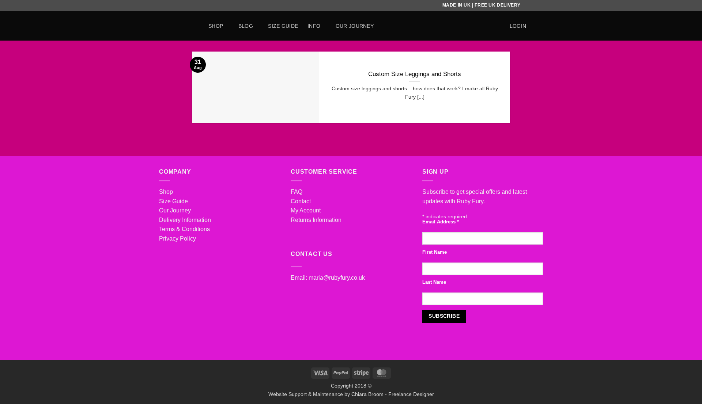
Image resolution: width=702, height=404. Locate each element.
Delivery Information (185, 220)
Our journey (355, 26)
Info (313, 26)
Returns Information (316, 220)
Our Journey (175, 210)
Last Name (434, 282)
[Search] (497, 25)
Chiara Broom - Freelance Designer (392, 394)
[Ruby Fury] (178, 26)
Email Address (440, 221)
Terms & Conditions (184, 229)
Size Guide (173, 201)
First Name (434, 252)
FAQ (296, 192)
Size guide (283, 26)
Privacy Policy (177, 238)
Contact (301, 201)
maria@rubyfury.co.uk (337, 278)
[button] (518, 26)
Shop (215, 26)
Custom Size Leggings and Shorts (414, 74)
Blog (245, 26)
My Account (306, 210)
